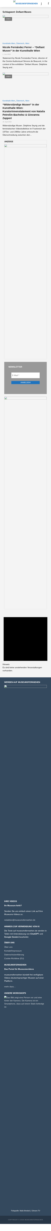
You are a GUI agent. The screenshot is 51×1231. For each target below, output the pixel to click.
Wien (27, 43)
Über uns (8, 947)
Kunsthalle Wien (9, 43)
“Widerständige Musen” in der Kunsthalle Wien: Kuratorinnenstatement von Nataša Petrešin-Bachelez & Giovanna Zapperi (24, 111)
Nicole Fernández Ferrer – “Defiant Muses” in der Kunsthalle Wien (23, 49)
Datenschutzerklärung (14, 954)
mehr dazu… (10, 986)
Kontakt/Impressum (13, 951)
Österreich (20, 43)
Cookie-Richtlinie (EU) (14, 958)
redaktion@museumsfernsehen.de (19, 920)
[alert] (25, 642)
